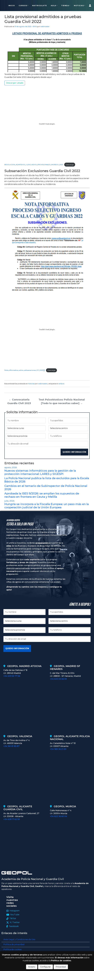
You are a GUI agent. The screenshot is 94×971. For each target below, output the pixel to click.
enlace (61, 384)
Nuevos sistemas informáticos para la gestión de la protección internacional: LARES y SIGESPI (40, 472)
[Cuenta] (90, 5)
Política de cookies (12, 949)
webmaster (44, 26)
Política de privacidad (13, 944)
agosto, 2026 (10, 467)
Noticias (79, 5)
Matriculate (39, 5)
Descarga (70, 165)
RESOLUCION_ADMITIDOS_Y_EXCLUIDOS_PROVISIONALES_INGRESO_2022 (33, 165)
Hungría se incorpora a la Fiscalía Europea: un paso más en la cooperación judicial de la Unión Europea (46, 505)
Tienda (65, 5)
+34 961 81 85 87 (11, 746)
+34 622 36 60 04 (58, 816)
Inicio (11, 5)
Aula (53, 5)
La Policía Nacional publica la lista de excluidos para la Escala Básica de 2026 (46, 479)
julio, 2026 (9, 501)
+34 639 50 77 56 (11, 676)
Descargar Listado (14, 83)
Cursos (23, 5)
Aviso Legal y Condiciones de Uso (19, 939)
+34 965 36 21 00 (58, 749)
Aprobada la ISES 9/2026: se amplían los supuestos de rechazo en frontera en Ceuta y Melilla (41, 495)
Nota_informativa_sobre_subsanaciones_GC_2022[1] (24, 370)
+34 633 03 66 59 (58, 679)
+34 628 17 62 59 (11, 819)
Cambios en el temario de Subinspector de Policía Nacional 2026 (45, 487)
